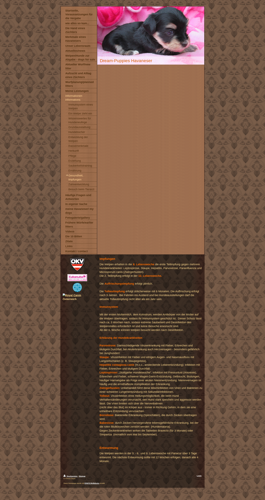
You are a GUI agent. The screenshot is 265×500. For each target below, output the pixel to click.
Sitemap (82, 476)
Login (199, 476)
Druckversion (72, 476)
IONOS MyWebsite (91, 483)
